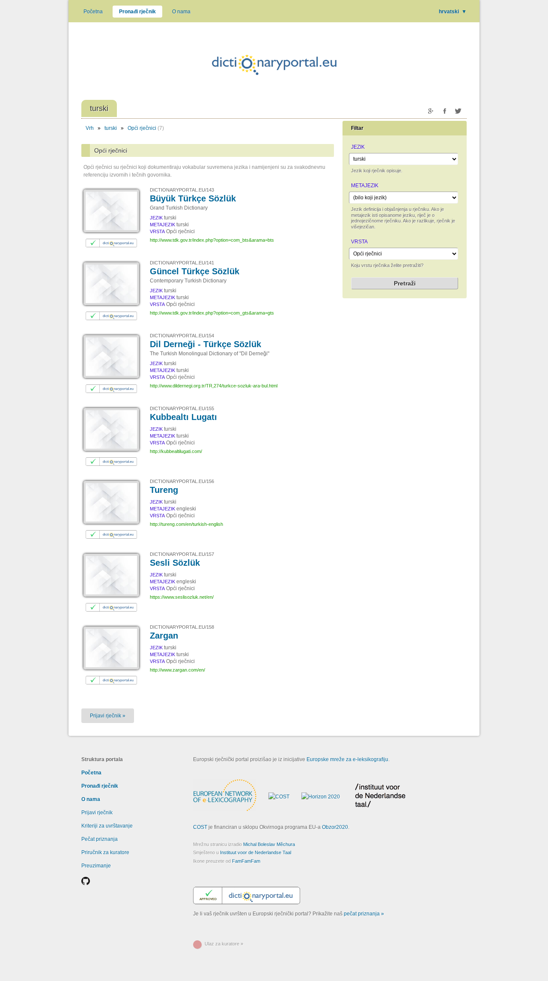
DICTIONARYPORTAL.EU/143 (182, 189)
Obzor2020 (335, 827)
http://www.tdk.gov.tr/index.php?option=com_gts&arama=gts (212, 312)
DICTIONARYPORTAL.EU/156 (182, 481)
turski (110, 128)
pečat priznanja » (364, 914)
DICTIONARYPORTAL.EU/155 (182, 408)
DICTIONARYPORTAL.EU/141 (182, 262)
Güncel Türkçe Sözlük (194, 271)
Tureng (164, 490)
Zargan (164, 635)
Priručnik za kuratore (105, 852)
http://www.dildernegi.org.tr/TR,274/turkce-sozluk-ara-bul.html (213, 385)
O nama (181, 12)
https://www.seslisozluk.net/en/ (182, 597)
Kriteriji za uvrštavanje (107, 826)
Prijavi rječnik (97, 813)
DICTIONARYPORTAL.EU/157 (182, 554)
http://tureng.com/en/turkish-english (186, 524)
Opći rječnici (142, 128)
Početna (93, 12)
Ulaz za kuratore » (224, 943)
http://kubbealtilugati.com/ (176, 451)
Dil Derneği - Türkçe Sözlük (205, 344)
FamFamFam (246, 861)
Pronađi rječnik (137, 12)
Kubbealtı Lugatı (183, 417)
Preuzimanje (96, 866)
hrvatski (453, 12)
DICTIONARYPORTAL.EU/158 (182, 627)
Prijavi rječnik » (107, 716)
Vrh (90, 128)
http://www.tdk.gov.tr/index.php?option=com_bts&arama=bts (212, 240)
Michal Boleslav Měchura (269, 844)
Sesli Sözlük (175, 562)
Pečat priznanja (99, 839)
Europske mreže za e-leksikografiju (347, 759)
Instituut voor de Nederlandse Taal (255, 852)
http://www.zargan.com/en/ (177, 669)
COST (200, 827)
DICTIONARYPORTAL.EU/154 (182, 335)
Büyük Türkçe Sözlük (193, 198)
